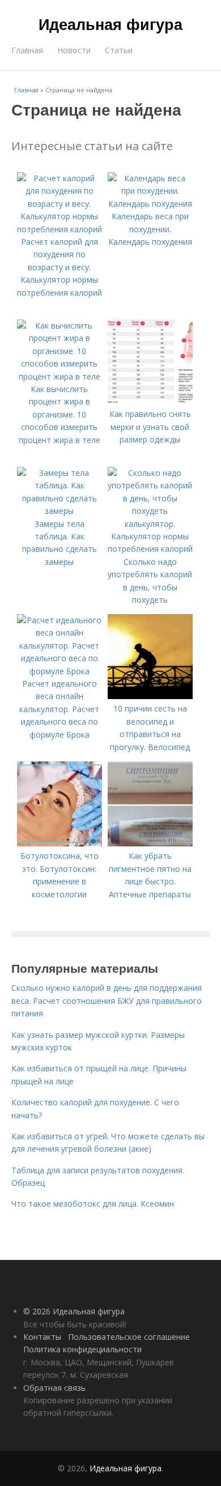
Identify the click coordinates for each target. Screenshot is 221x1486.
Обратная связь (54, 1387)
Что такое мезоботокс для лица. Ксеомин (92, 1203)
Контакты (42, 1336)
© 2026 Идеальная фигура (74, 1311)
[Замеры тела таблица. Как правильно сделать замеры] (59, 510)
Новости (74, 50)
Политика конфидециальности (82, 1349)
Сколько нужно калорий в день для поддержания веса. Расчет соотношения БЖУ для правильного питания (106, 1000)
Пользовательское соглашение (129, 1336)
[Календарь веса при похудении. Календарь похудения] (150, 203)
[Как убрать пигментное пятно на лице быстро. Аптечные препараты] (150, 843)
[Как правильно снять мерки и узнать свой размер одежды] (150, 401)
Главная (27, 50)
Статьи (119, 50)
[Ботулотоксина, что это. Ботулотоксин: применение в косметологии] (59, 843)
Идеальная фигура (110, 24)
